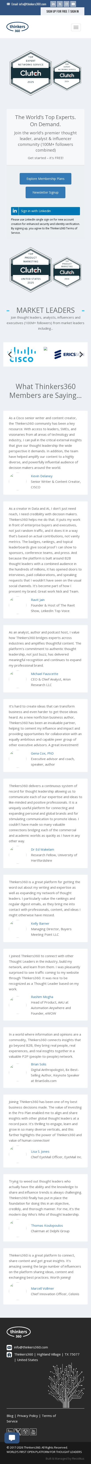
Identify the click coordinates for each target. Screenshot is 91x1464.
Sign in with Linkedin (36, 211)
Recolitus (78, 1458)
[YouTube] (73, 4)
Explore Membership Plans (45, 179)
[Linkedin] (53, 4)
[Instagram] (66, 4)
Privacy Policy (27, 1415)
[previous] (10, 354)
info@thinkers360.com (32, 4)
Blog (10, 1415)
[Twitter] (60, 4)
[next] (80, 354)
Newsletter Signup (45, 192)
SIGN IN (74, 11)
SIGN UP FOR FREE (56, 11)
